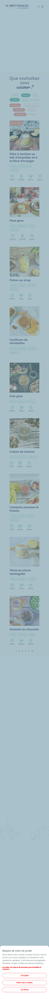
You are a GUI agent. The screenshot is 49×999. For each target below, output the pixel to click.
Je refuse (24, 989)
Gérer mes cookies (24, 982)
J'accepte (24, 975)
